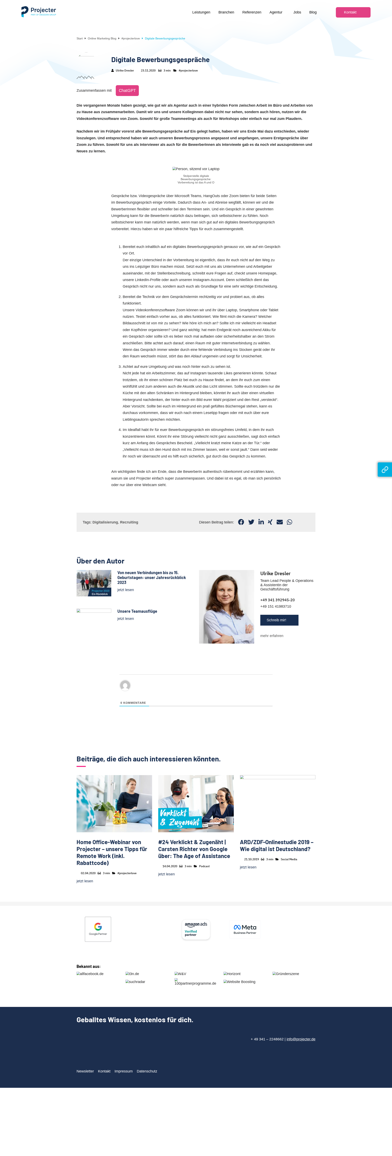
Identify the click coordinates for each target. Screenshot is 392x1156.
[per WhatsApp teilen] (289, 522)
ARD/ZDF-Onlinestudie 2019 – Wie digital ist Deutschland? (276, 845)
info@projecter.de (301, 1039)
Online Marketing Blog (102, 38)
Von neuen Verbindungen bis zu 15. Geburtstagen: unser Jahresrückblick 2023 (151, 577)
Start (80, 38)
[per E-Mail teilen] (280, 522)
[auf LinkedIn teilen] (261, 522)
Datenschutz (147, 1071)
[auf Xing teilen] (270, 522)
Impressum (124, 1071)
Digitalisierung (105, 522)
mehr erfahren (271, 636)
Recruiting (129, 522)
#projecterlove (130, 38)
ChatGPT (127, 90)
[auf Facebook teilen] (241, 522)
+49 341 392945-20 (277, 600)
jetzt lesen (125, 590)
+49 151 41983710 (275, 606)
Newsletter (85, 1071)
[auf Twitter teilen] (251, 522)
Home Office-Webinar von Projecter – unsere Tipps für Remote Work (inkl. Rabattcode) (112, 852)
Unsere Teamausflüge (137, 611)
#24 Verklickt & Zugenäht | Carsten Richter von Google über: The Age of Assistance (194, 848)
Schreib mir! (276, 620)
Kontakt (104, 1071)
